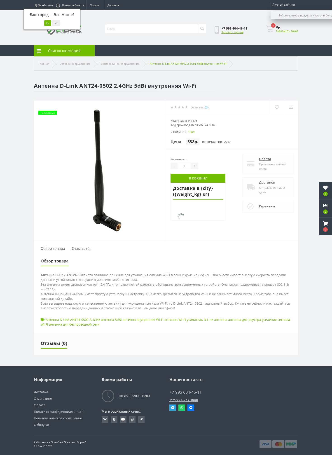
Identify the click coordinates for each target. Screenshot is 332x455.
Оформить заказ (287, 31)
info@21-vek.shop (183, 400)
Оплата (95, 5)
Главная (44, 64)
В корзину (198, 178)
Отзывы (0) (81, 248)
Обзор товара (53, 248)
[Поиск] (202, 28)
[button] (325, 226)
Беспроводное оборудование (120, 64)
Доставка (113, 5)
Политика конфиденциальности (59, 411)
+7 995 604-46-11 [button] (186, 392)
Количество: (179, 159)
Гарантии (267, 206)
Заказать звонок (232, 32)
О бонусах (41, 425)
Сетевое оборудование (75, 64)
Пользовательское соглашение (58, 418)
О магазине (43, 398)
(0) (206, 107)
